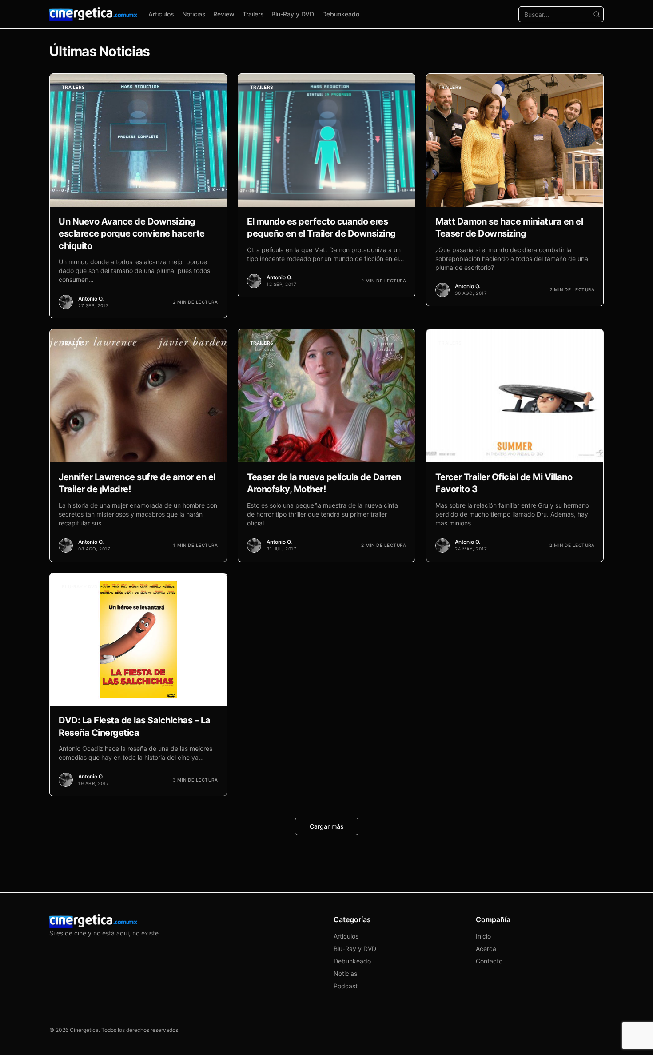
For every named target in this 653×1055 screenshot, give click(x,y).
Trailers (253, 14)
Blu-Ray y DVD (292, 14)
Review (224, 14)
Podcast (346, 986)
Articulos (161, 14)
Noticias (194, 14)
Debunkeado (340, 14)
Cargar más (327, 826)
